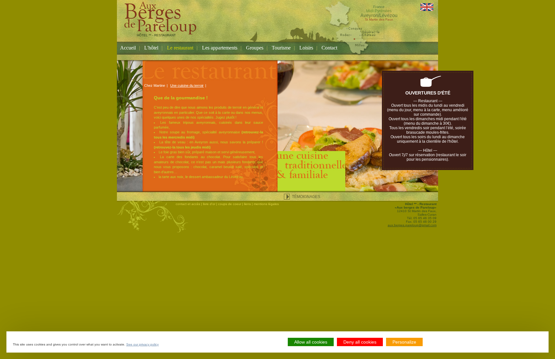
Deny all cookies (359, 342)
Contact (329, 47)
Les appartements (219, 47)
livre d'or (209, 204)
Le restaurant (180, 47)
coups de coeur (229, 204)
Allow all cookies (310, 342)
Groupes (254, 47)
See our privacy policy (142, 344)
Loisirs (306, 47)
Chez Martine (154, 85)
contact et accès (188, 204)
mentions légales (266, 204)
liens (247, 204)
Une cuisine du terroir (187, 85)
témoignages (306, 196)
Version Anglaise (426, 7)
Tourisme (281, 47)
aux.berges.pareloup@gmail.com (412, 225)
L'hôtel (151, 47)
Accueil (128, 47)
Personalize (404, 342)
